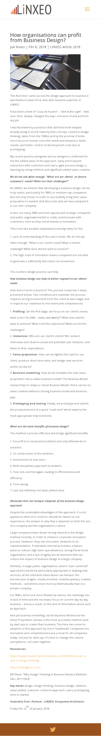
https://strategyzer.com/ (25, 667)
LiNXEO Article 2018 (65, 47)
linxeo (20, 47)
